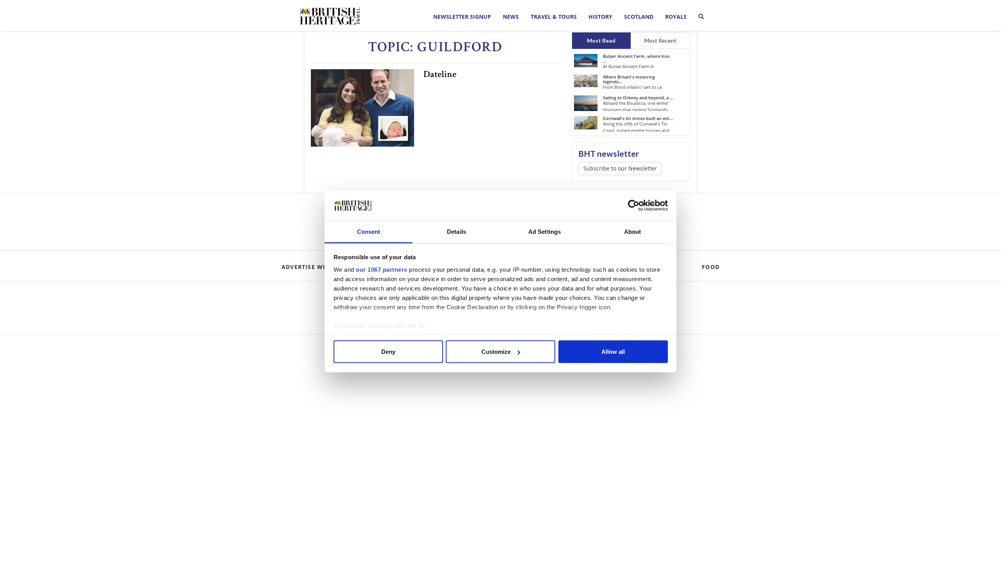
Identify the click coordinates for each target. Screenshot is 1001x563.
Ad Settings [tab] (544, 231)
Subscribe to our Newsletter (620, 168)
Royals (676, 16)
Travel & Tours (554, 16)
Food (710, 267)
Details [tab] (456, 231)
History (600, 16)
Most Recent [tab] (660, 40)
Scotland (638, 16)
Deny (388, 351)
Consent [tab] (368, 231)
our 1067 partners (381, 269)
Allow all (613, 351)
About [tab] (632, 231)
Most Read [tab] (601, 40)
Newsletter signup (462, 16)
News (511, 16)
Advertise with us (313, 267)
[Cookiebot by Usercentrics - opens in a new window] (633, 206)
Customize (496, 351)
